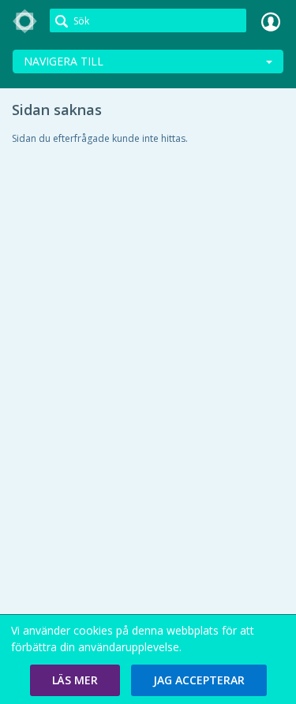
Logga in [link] (270, 21)
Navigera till (63, 61)
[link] (25, 21)
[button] (75, 680)
